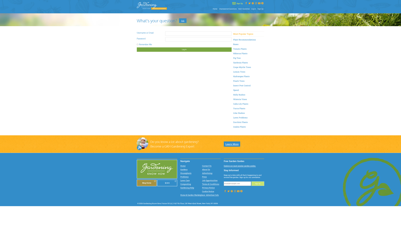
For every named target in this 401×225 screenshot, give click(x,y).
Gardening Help (187, 188)
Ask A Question (244, 9)
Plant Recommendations (244, 39)
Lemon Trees (239, 72)
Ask (182, 20)
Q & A (167, 183)
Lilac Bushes (239, 113)
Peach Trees (238, 81)
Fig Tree (237, 58)
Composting (185, 184)
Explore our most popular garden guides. (240, 166)
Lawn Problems (240, 117)
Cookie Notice (208, 191)
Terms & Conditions (210, 184)
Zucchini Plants (240, 122)
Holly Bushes (239, 94)
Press (204, 177)
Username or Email (145, 32)
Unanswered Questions (228, 9)
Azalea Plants (239, 127)
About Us (206, 169)
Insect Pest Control (242, 85)
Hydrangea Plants (241, 76)
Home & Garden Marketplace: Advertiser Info (199, 195)
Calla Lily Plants (240, 104)
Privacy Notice (208, 188)
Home (215, 9)
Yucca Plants (239, 108)
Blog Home (146, 183)
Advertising (207, 173)
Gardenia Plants (240, 62)
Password (141, 38)
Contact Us (206, 166)
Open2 (236, 90)
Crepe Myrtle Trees (242, 67)
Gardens (184, 169)
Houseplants (185, 173)
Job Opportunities (210, 180)
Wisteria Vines (240, 99)
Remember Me (145, 44)
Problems (184, 177)
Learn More (232, 144)
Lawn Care (185, 180)
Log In (253, 9)
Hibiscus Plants (240, 53)
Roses (235, 44)
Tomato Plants (240, 49)
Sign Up (260, 9)
